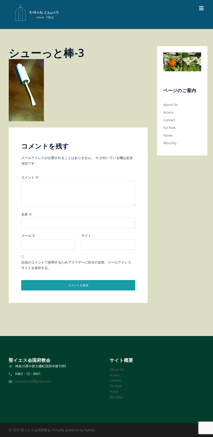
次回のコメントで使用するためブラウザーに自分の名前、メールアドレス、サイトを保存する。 (77, 265)
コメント (30, 177)
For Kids (169, 127)
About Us (170, 104)
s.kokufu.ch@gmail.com (33, 381)
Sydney (89, 430)
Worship (170, 143)
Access (168, 112)
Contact (169, 120)
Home (167, 135)
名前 (26, 214)
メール (28, 235)
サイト (86, 235)
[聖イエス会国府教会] (34, 14)
